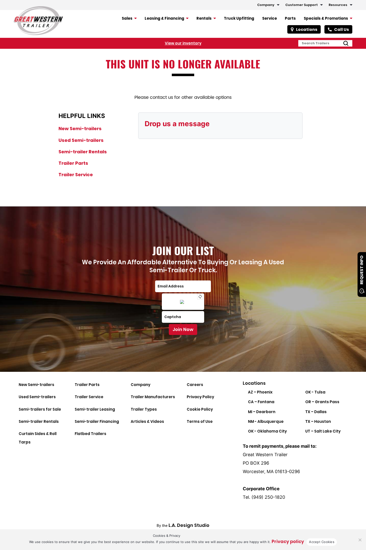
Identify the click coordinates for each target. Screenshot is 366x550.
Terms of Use (200, 421)
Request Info (362, 270)
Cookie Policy (200, 409)
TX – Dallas (316, 411)
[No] (359, 539)
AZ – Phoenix (260, 392)
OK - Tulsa (315, 392)
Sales (127, 18)
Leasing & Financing (164, 18)
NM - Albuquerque (266, 421)
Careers (195, 384)
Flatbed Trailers (90, 433)
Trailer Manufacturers (153, 396)
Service (269, 18)
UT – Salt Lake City (323, 431)
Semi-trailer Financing (97, 421)
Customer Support (301, 4)
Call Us (341, 29)
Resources (338, 4)
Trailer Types (144, 409)
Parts (290, 18)
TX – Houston (318, 421)
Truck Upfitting (239, 18)
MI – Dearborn (261, 411)
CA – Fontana (261, 401)
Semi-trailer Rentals (83, 152)
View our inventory (183, 43)
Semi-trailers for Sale (40, 409)
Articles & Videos (147, 421)
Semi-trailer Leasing (95, 409)
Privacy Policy (200, 396)
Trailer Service (76, 174)
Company (265, 4)
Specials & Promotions (326, 18)
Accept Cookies (321, 542)
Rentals (204, 18)
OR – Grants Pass (322, 401)
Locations (306, 29)
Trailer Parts (73, 163)
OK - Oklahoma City (267, 431)
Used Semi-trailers (81, 140)
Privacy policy (288, 541)
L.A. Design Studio (189, 525)
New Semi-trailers (80, 128)
